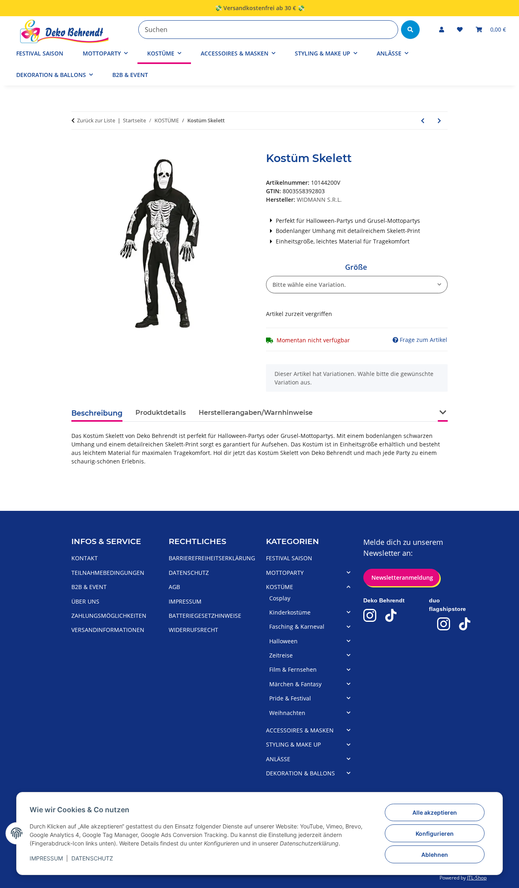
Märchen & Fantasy (295, 684)
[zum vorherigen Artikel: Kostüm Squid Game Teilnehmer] (422, 120)
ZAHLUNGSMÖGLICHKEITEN (108, 615)
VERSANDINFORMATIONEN (107, 630)
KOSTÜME (279, 587)
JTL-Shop (477, 877)
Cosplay (279, 598)
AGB (174, 587)
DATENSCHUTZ (92, 858)
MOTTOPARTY (285, 572)
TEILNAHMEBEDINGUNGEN (107, 572)
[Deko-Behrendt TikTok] (390, 615)
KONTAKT (84, 558)
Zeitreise (281, 655)
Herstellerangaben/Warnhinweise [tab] (256, 412)
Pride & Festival (290, 698)
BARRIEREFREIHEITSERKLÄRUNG (212, 558)
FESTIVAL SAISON (289, 558)
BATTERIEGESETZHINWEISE (205, 615)
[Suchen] (410, 29)
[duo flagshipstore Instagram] (443, 623)
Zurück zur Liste (96, 120)
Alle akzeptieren (434, 812)
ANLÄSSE (278, 759)
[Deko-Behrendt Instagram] (369, 615)
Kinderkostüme (290, 612)
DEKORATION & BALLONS (300, 773)
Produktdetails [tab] (160, 412)
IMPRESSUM (46, 858)
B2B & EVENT (130, 75)
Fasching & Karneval (296, 626)
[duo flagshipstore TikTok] (464, 623)
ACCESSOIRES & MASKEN (300, 730)
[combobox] (357, 284)
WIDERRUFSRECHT (193, 630)
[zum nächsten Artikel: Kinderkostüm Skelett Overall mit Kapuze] (439, 120)
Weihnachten (287, 713)
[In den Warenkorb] (77, 147)
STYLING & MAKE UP (293, 744)
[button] (441, 29)
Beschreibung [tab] (96, 413)
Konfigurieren (435, 833)
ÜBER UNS (85, 601)
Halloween (283, 641)
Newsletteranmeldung (401, 577)
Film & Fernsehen (293, 669)
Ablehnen (434, 854)
